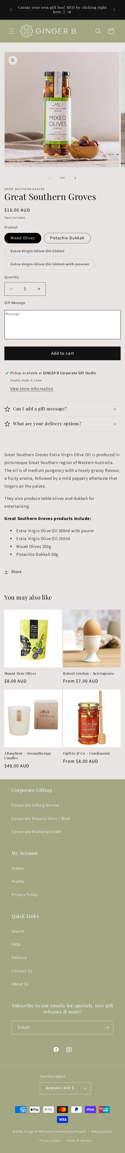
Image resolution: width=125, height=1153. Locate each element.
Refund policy (102, 1131)
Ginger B (31, 1131)
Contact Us (22, 971)
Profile (18, 882)
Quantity (11, 277)
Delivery (19, 958)
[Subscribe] (106, 1027)
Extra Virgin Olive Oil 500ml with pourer (52, 265)
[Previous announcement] (10, 9)
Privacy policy (50, 1140)
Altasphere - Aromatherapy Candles (27, 755)
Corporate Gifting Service (35, 805)
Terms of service (79, 1140)
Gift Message (14, 302)
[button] (11, 31)
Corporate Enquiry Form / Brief (41, 819)
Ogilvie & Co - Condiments (86, 753)
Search (18, 931)
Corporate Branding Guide (36, 832)
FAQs (16, 945)
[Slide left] (49, 178)
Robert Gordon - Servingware (88, 673)
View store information (31, 389)
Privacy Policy (25, 895)
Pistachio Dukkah (67, 238)
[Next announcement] (114, 9)
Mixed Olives (22, 238)
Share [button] (16, 572)
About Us (20, 984)
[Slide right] (75, 178)
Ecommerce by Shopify (69, 1131)
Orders (18, 868)
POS (41, 1131)
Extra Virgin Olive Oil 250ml (40, 252)
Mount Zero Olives (20, 673)
